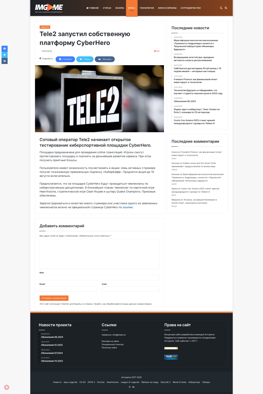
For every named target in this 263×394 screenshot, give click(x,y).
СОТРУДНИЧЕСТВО (191, 8)
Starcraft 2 (166, 382)
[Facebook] (5, 49)
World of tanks (179, 382)
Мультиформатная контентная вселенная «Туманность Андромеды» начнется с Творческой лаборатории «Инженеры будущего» (197, 177)
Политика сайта (109, 347)
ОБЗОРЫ (119, 8)
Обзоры (206, 382)
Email (42, 284)
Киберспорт (194, 382)
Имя (42, 272)
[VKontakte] (5, 61)
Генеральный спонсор (113, 344)
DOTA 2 (91, 382)
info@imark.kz (119, 335)
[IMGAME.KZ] (49, 8)
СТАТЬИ (107, 8)
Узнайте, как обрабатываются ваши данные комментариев (122, 304)
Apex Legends (70, 382)
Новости (45, 27)
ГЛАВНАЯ (94, 8)
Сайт (104, 284)
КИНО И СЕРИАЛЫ (167, 8)
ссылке (128, 207)
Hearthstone (113, 382)
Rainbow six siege (149, 382)
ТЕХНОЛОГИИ (147, 8)
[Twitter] (5, 55)
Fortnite (101, 382)
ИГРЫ (131, 8)
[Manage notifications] (6, 387)
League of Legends (130, 382)
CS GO (82, 382)
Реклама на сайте (110, 341)
